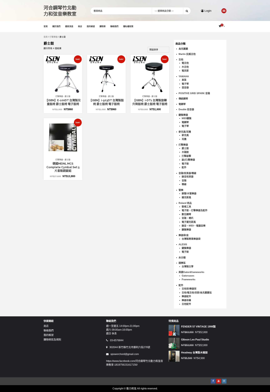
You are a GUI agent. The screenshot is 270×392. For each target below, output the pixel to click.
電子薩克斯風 (189, 222)
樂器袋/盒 (184, 235)
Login (207, 10)
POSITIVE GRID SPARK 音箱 (194, 93)
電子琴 (185, 83)
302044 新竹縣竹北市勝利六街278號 (129, 347)
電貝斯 (185, 70)
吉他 (181, 59)
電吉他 (185, 63)
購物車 (103, 26)
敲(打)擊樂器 (188, 159)
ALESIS (183, 244)
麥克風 (185, 135)
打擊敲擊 (186, 156)
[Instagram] (224, 381)
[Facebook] (213, 381)
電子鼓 (185, 163)
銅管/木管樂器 (189, 193)
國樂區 (182, 262)
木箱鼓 (185, 152)
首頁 (46, 26)
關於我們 (56, 26)
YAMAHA (184, 76)
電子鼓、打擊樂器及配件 (195, 210)
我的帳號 (91, 26)
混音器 (185, 87)
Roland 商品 (185, 203)
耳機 (184, 139)
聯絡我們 (114, 26)
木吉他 (185, 66)
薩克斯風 (186, 197)
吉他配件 (186, 304)
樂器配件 (186, 296)
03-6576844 (116, 340)
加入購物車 (64, 92)
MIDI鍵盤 (186, 118)
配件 (184, 167)
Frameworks (188, 279)
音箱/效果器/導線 (187, 173)
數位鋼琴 (186, 214)
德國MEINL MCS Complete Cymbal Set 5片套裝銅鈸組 (63, 167)
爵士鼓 (67, 96)
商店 (80, 26)
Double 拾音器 (186, 109)
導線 (184, 184)
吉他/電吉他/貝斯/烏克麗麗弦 (197, 292)
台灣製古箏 (187, 266)
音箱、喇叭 (187, 218)
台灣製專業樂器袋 (191, 238)
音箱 (184, 180)
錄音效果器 (187, 176)
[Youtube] (218, 381)
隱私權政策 (128, 26)
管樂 (181, 190)
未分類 (182, 257)
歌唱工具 (186, 206)
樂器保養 (186, 300)
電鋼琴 (182, 104)
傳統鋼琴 (183, 98)
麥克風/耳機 (185, 131)
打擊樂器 (54, 37)
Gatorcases (188, 275)
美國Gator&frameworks (191, 272)
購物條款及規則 (52, 339)
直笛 (184, 79)
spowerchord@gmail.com (124, 354)
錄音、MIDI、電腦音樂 (193, 225)
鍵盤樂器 (183, 114)
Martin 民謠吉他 (187, 54)
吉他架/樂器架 (189, 288)
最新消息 (69, 26)
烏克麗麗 (183, 48)
